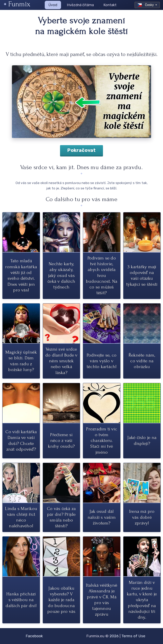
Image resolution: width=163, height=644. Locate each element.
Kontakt (109, 5)
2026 (114, 636)
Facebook (34, 636)
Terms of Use (133, 636)
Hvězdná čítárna (80, 5)
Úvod (53, 5)
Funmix (19, 4)
